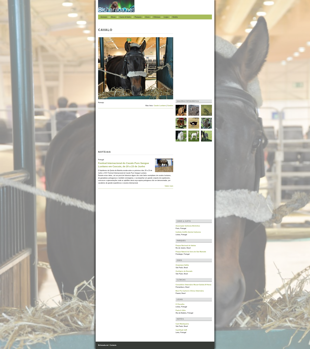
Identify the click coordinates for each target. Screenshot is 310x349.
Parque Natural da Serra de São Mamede (191, 252)
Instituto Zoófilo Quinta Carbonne (188, 232)
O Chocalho (180, 304)
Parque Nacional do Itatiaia (186, 245)
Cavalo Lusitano (160, 105)
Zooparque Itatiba (182, 265)
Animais (104, 17)
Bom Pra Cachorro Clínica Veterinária (190, 291)
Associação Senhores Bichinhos (188, 226)
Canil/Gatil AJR (181, 330)
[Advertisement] (174, 6)
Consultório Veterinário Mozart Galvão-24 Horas (193, 285)
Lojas (166, 17)
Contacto (113, 345)
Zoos (147, 17)
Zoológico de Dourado (184, 271)
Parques (138, 17)
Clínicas (156, 17)
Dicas (113, 17)
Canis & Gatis (125, 17)
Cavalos (170, 105)
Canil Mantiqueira (182, 324)
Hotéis (175, 17)
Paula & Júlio (181, 310)
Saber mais (169, 186)
